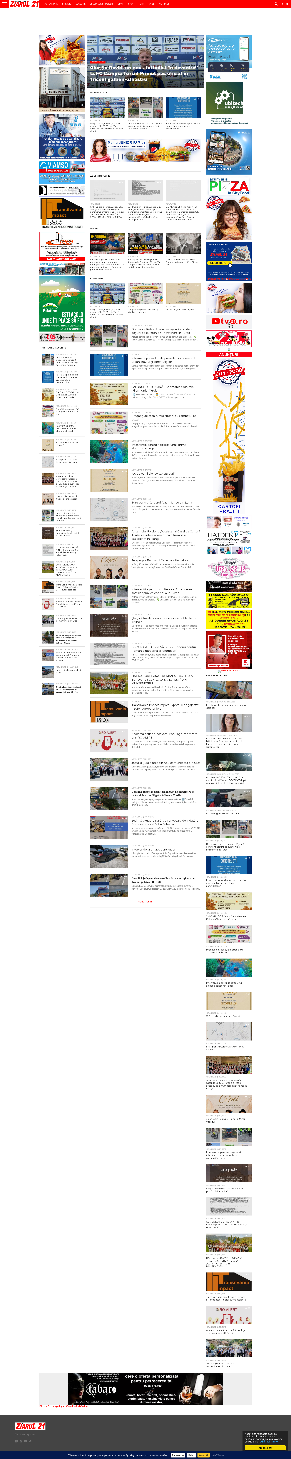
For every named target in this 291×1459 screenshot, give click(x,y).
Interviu (66, 4)
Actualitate (51, 4)
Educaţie (80, 4)
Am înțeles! (265, 1448)
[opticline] (145, 160)
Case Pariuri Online (77, 1406)
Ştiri (142, 4)
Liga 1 (62, 1406)
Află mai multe (269, 1441)
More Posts (145, 902)
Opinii (120, 4)
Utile (151, 4)
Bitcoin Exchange (49, 1406)
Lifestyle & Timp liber (101, 4)
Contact (164, 4)
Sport (131, 4)
